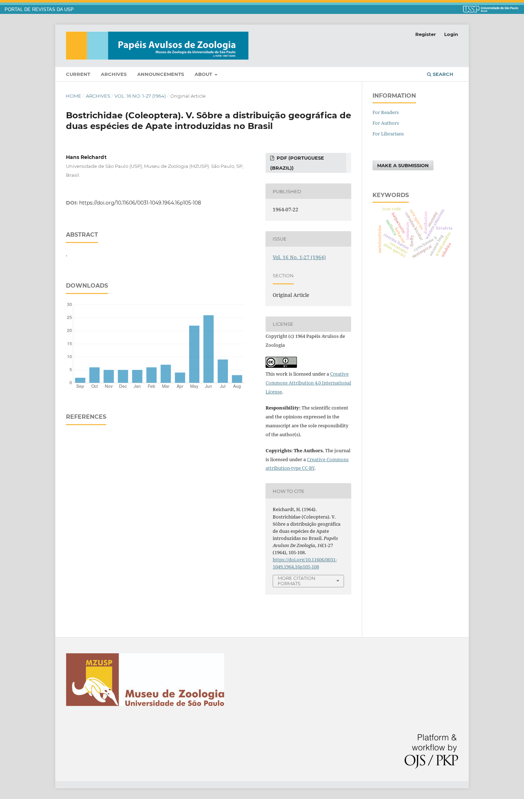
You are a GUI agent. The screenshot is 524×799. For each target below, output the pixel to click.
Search (442, 74)
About (204, 74)
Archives (114, 74)
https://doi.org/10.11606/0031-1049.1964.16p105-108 (140, 203)
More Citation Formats (296, 580)
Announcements (160, 74)
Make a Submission (403, 165)
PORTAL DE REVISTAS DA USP (39, 9)
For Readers (386, 112)
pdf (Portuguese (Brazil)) (297, 163)
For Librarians (388, 133)
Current (78, 74)
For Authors (386, 123)
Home (73, 96)
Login (451, 34)
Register (425, 34)
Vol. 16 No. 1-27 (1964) (140, 96)
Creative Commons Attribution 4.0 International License (308, 383)
